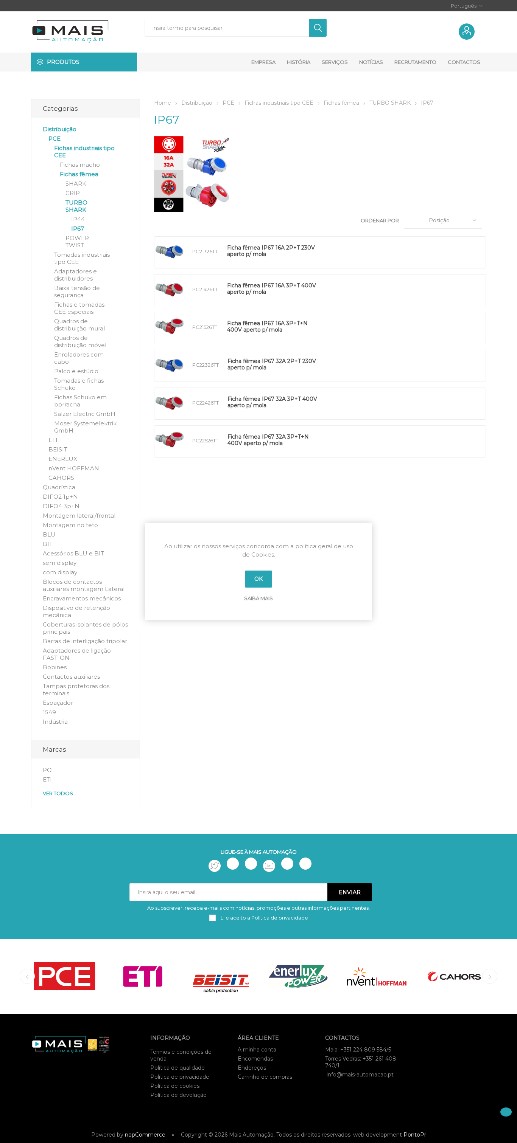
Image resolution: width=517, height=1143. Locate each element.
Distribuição (59, 129)
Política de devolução (178, 1095)
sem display (59, 562)
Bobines (55, 667)
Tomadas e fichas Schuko (79, 384)
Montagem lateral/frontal (79, 515)
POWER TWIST (77, 241)
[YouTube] (269, 866)
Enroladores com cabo (79, 358)
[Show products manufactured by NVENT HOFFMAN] (376, 976)
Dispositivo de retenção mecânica (76, 611)
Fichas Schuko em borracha (80, 401)
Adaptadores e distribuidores (75, 275)
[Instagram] (251, 864)
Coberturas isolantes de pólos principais (85, 628)
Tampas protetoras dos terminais (76, 689)
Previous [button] (27, 976)
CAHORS (61, 477)
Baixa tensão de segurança (77, 291)
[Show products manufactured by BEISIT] (220, 976)
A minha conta (257, 1049)
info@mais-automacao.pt (360, 1074)
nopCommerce (145, 1134)
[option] (65, 976)
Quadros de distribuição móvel (80, 341)
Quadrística (59, 487)
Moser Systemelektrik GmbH (85, 427)
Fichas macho (80, 164)
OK (258, 578)
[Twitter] (215, 866)
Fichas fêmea (79, 174)
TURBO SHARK (76, 206)
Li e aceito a (264, 918)
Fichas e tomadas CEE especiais (79, 308)
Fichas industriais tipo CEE (84, 151)
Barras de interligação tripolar (85, 641)
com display (60, 572)
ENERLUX (62, 458)
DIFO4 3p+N (61, 506)
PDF (334, 252)
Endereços (252, 1067)
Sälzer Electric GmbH (84, 413)
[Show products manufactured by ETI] (142, 976)
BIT (48, 543)
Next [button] (489, 976)
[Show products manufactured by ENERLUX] (298, 976)
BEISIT (57, 449)
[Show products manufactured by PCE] (64, 976)
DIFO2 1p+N (60, 496)
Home (162, 102)
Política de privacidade (179, 1076)
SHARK (75, 183)
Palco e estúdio (76, 371)
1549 (49, 712)
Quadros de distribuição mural (79, 325)
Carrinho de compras (265, 1076)
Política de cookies (174, 1086)
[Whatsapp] (305, 864)
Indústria (55, 721)
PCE (54, 138)
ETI (53, 440)
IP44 (78, 219)
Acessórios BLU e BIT (73, 553)
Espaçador (58, 702)
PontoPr (414, 1134)
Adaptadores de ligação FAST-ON (77, 654)
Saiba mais (258, 598)
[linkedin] (287, 864)
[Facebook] (233, 864)
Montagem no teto (70, 525)
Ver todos (58, 793)
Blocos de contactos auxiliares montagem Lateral (84, 585)
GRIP (72, 193)
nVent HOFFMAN (73, 468)
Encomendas (255, 1058)
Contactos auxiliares (71, 676)
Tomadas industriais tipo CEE (82, 258)
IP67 (77, 228)
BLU (49, 534)
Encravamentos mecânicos (82, 598)
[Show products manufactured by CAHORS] (454, 976)
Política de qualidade (177, 1067)
